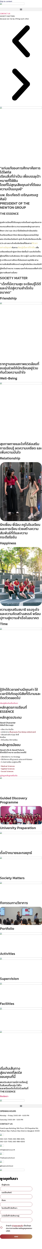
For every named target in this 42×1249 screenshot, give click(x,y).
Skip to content (6, 1)
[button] (21, 9)
